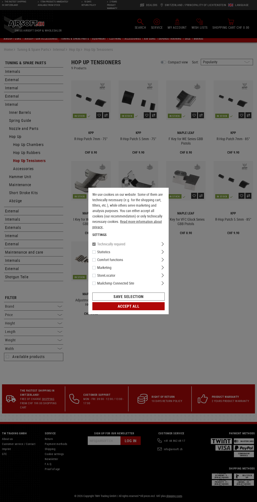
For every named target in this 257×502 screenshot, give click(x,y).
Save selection (128, 296)
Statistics (103, 251)
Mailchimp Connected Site (115, 283)
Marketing (104, 267)
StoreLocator (106, 275)
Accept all (128, 306)
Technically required (111, 244)
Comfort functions (110, 259)
